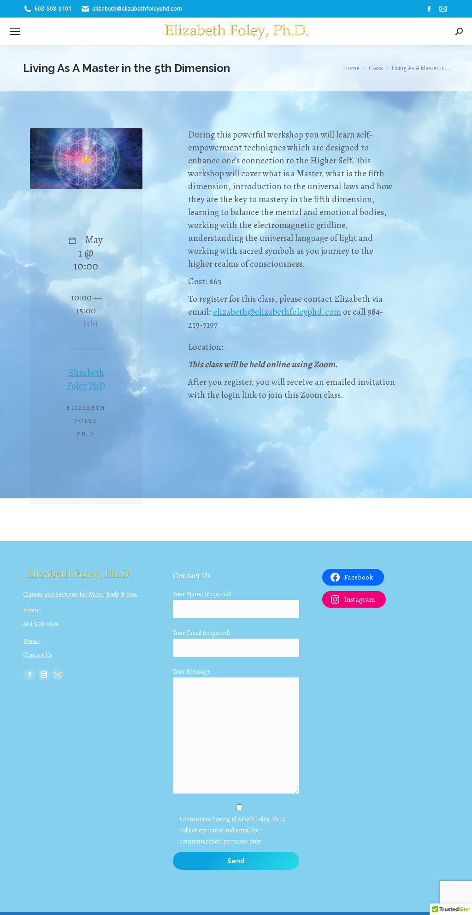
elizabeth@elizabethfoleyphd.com (277, 312)
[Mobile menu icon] (14, 31)
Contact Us (38, 655)
